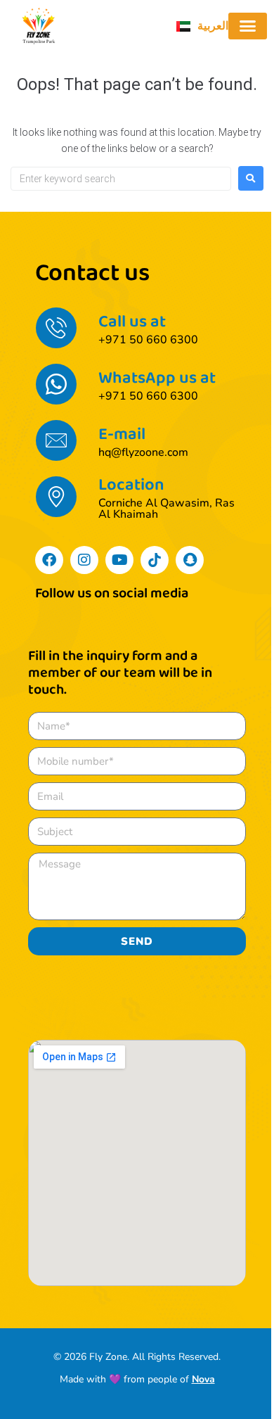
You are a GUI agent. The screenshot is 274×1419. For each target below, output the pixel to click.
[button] (248, 26)
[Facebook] (49, 560)
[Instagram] (84, 560)
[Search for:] (121, 179)
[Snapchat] (190, 560)
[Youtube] (119, 560)
